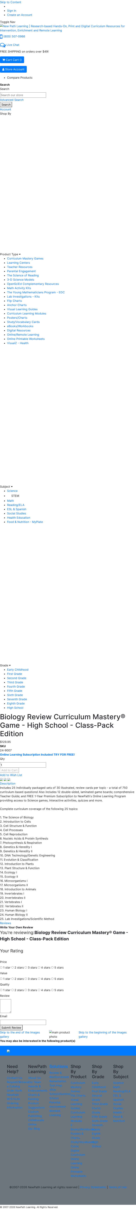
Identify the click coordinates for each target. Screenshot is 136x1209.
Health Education (18, 517)
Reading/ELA (15, 505)
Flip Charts (14, 301)
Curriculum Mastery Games (25, 258)
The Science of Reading (23, 275)
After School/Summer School (60, 1094)
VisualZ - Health (18, 343)
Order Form (14, 1090)
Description (7, 783)
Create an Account (19, 15)
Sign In (11, 10)
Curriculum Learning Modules (26, 313)
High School (15, 707)
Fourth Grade (16, 686)
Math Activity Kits (19, 288)
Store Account (14, 69)
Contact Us (14, 1078)
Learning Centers (18, 262)
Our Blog (34, 1128)
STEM (15, 495)
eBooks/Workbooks (20, 326)
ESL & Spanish (16, 509)
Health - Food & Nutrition (119, 1117)
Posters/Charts (17, 317)
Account (5, 109)
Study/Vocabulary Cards (23, 322)
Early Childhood (18, 669)
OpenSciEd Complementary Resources (33, 284)
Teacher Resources (19, 267)
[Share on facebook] (2, 779)
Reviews (5, 923)
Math (10, 500)
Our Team (34, 1082)
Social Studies (16, 513)
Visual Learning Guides (22, 309)
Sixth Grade (15, 695)
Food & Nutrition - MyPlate (25, 522)
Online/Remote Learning (23, 334)
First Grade (14, 674)
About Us (34, 1078)
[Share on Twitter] (5, 779)
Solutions (58, 1066)
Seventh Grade (17, 699)
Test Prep (55, 1085)
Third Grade (15, 682)
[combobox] (23, 95)
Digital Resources (18, 330)
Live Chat (13, 45)
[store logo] (68, 28)
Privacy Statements (93, 1187)
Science (12, 491)
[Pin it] (8, 779)
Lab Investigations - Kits (23, 296)
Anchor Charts (17, 305)
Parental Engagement (21, 271)
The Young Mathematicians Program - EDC (36, 292)
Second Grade (16, 678)
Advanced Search (12, 100)
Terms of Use (118, 1187)
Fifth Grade (14, 690)
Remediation (57, 1081)
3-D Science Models (20, 279)
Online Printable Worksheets (26, 339)
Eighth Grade (16, 703)
